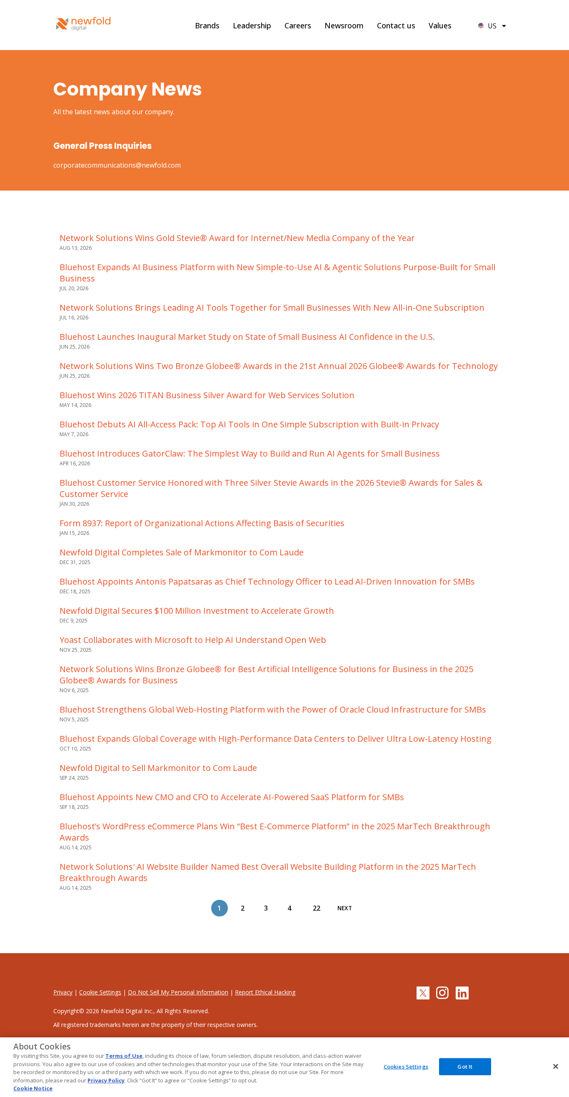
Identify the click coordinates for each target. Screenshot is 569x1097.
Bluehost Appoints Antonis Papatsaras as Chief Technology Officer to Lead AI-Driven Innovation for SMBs (267, 581)
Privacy (62, 992)
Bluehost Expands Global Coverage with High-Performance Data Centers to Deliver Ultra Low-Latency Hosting (276, 738)
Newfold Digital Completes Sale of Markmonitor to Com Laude (182, 552)
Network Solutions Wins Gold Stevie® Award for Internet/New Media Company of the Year (237, 237)
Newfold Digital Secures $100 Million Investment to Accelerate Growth (197, 610)
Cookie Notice (32, 1088)
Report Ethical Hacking (265, 992)
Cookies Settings (406, 1066)
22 (316, 908)
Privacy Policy (106, 1080)
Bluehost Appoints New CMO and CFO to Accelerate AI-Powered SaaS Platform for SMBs (232, 797)
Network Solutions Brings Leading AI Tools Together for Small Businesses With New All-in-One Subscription (272, 307)
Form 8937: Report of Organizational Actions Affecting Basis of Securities (202, 523)
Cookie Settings (100, 992)
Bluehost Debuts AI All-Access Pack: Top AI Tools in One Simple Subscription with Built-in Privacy (249, 424)
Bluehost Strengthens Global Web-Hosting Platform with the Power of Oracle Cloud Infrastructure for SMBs (273, 709)
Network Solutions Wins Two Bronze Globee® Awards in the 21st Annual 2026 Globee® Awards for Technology (279, 366)
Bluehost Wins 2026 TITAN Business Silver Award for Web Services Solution (207, 395)
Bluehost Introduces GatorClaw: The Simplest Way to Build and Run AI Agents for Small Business (250, 453)
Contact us (396, 25)
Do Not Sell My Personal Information (178, 992)
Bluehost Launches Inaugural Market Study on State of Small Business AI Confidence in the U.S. (247, 336)
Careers (297, 25)
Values (440, 25)
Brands (207, 25)
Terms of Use (123, 1055)
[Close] (556, 1066)
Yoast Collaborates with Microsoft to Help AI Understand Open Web (193, 639)
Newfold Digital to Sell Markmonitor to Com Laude (158, 767)
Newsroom (344, 25)
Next (344, 908)
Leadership (252, 25)
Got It (464, 1066)
